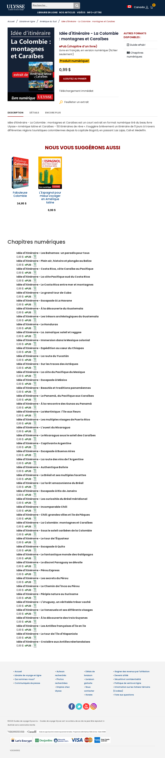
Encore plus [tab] (53, 112)
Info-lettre (94, 12)
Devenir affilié (121, 675)
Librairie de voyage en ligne (28, 675)
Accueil (11, 21)
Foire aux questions (124, 694)
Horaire (89, 694)
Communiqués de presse (27, 683)
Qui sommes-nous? (25, 679)
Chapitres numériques (135, 54)
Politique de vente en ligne (128, 683)
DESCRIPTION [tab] (15, 112)
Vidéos (81, 12)
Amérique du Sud (48, 21)
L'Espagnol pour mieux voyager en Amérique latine (50, 197)
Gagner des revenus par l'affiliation (132, 671)
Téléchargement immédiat (76, 91)
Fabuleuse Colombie (20, 194)
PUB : (29, 257)
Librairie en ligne (27, 21)
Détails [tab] (34, 112)
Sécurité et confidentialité (128, 679)
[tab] (82, 242)
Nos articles (67, 12)
